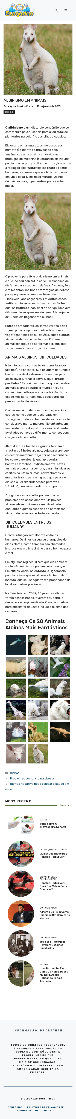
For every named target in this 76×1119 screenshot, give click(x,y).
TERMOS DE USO (27, 1110)
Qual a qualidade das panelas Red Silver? (53, 855)
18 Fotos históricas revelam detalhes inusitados (53, 945)
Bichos (9, 112)
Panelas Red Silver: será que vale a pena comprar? (53, 886)
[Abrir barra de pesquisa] (56, 10)
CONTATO (48, 1110)
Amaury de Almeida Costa (18, 106)
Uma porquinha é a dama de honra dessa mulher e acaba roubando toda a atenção (54, 975)
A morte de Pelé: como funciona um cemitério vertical (55, 915)
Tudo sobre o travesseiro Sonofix (53, 825)
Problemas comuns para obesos (32, 778)
